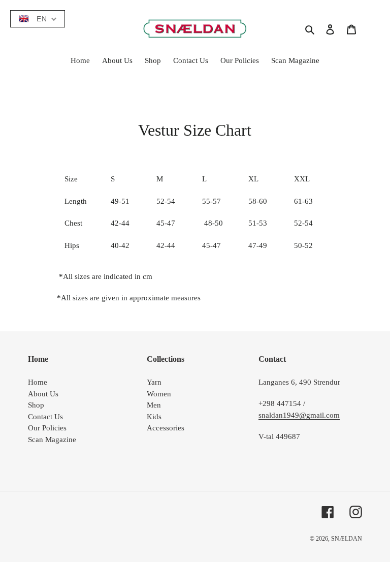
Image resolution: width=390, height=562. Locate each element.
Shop (36, 405)
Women (159, 394)
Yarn (154, 382)
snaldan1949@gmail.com (299, 415)
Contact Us (45, 417)
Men (154, 405)
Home (37, 382)
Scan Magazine (52, 439)
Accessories (165, 428)
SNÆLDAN (346, 538)
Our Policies (47, 428)
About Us (43, 394)
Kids (154, 417)
